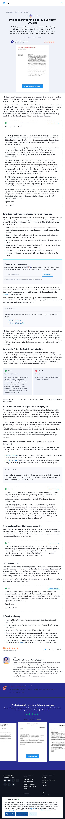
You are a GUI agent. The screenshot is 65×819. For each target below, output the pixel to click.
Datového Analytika (39, 689)
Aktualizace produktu (48, 780)
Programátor (51, 689)
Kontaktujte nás (47, 795)
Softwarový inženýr (14, 320)
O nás (44, 777)
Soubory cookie (45, 810)
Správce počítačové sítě (16, 323)
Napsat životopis (32, 756)
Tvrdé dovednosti (12, 460)
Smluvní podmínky (24, 279)
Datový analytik (14, 689)
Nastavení (33, 814)
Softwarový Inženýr (26, 689)
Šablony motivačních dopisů (29, 787)
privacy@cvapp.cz (10, 810)
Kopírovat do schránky (54, 123)
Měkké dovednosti (12, 455)
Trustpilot (39, 719)
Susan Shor (36, 16)
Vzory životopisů (28, 781)
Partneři (44, 785)
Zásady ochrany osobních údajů (36, 279)
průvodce (6, 294)
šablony (23, 643)
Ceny (44, 782)
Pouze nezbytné (22, 814)
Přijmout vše (10, 814)
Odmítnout (33, 808)
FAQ (43, 792)
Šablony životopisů (29, 784)
